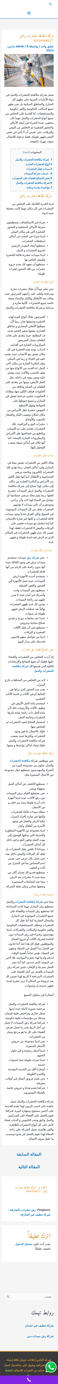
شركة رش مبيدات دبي (40, 1336)
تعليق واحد (47, 46)
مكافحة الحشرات (20, 760)
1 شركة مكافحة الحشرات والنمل (33, 159)
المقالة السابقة (29, 1154)
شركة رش (33, 557)
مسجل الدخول (23, 1244)
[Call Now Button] (29, 1380)
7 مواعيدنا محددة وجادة (39, 187)
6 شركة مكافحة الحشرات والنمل (34, 182)
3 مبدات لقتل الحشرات (39, 168)
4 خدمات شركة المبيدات (38, 173)
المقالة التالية (29, 1166)
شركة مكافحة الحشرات (29, 901)
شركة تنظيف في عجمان (39, 1325)
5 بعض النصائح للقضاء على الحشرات (32, 178)
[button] (29, 4)
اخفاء (26, 152)
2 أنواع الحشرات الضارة (39, 164)
